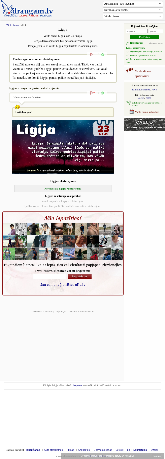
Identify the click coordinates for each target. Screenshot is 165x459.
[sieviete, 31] (69, 229)
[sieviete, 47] (33, 241)
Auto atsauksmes (53, 450)
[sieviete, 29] (93, 229)
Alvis (154, 89)
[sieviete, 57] (81, 254)
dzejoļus (77, 385)
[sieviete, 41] (81, 241)
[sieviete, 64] (117, 241)
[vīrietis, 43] (45, 241)
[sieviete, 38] (69, 254)
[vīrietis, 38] (9, 229)
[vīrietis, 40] (69, 241)
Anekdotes (84, 450)
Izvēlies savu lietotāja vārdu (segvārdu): (63, 271)
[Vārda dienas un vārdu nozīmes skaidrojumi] (144, 130)
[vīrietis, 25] (9, 241)
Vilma (148, 97)
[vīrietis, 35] (57, 229)
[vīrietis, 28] (33, 254)
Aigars (141, 97)
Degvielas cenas (103, 450)
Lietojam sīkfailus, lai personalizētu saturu (107, 456)
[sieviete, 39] (21, 254)
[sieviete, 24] (45, 254)
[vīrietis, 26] (81, 229)
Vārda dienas (111, 16)
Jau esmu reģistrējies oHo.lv (63, 284)
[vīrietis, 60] (9, 254)
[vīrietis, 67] (33, 229)
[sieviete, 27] (21, 241)
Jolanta (136, 89)
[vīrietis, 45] (21, 229)
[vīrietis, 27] (57, 254)
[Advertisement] (145, 195)
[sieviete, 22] (117, 254)
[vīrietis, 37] (93, 241)
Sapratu (157, 456)
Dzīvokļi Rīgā (123, 450)
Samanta (145, 89)
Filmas (70, 450)
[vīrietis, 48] (105, 229)
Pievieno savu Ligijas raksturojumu (62, 188)
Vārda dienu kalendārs (147, 112)
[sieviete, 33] (45, 229)
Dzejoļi (155, 450)
